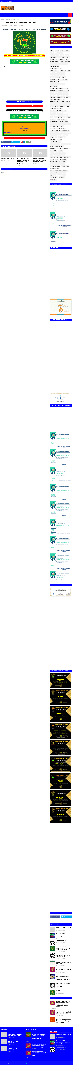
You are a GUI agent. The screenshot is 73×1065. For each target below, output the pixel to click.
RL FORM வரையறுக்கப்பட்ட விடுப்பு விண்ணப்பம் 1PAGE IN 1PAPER (63, 991)
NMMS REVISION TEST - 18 (7, 158)
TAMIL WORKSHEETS (61, 97)
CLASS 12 (67, 90)
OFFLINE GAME (60, 124)
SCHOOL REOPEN (53, 161)
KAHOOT (65, 110)
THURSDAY (65, 79)
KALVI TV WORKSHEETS (54, 57)
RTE (56, 137)
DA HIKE (56, 106)
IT (55, 119)
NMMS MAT (52, 81)
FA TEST (51, 106)
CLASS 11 (68, 97)
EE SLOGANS (56, 117)
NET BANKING (63, 153)
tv (50, 133)
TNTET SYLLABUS (61, 128)
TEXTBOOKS (52, 77)
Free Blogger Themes (26, 1063)
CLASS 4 (51, 52)
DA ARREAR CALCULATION (55, 115)
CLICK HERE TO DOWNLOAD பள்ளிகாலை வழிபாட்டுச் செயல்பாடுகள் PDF (24, 55)
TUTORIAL (52, 130)
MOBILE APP (63, 119)
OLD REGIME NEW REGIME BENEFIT (57, 155)
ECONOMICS (59, 135)
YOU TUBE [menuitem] (30, 15)
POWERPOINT (67, 124)
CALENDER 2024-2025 (65, 144)
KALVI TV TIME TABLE (54, 66)
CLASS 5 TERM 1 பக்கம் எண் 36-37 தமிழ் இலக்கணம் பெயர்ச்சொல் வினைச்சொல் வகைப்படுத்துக (39, 1045)
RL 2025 (57, 159)
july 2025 (52, 173)
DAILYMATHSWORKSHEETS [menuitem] (41, 15)
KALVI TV (52, 50)
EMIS (67, 88)
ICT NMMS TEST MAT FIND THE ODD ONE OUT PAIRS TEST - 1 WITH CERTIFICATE (63, 955)
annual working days (54, 168)
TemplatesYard (12, 1063)
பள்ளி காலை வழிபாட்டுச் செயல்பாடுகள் (57, 84)
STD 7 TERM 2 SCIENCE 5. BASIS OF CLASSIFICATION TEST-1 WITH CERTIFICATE (63, 985)
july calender (52, 175)
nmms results (53, 95)
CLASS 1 (62, 57)
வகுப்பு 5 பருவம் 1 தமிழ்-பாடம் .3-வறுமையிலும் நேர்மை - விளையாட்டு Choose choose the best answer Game (39, 1053)
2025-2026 (59, 139)
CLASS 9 (67, 50)
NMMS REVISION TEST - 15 (62, 940)
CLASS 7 (62, 55)
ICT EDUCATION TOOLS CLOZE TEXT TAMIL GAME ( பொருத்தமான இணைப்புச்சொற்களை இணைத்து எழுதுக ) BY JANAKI (63, 1020)
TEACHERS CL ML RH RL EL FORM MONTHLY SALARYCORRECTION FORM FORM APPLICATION (63, 969)
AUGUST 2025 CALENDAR (55, 141)
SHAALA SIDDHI (62, 161)
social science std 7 (65, 130)
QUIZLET (62, 117)
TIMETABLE (65, 115)
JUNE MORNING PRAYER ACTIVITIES (57, 99)
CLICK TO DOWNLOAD (24, 101)
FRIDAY (63, 77)
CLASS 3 (66, 55)
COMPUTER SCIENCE (54, 121)
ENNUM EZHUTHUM (59, 93)
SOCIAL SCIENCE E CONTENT (56, 68)
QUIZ (58, 81)
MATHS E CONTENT (54, 59)
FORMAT (65, 135)
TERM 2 (56, 52)
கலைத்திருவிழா (53, 179)
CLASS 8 (57, 50)
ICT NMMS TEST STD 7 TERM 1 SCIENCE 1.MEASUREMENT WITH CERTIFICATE (63, 962)
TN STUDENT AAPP (61, 164)
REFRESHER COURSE (54, 101)
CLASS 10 (62, 50)
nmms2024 (52, 97)
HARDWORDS (60, 90)
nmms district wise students (63, 95)
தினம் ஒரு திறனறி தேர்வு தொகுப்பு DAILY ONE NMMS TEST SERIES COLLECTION (63, 935)
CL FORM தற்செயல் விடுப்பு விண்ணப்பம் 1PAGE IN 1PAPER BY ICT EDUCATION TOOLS (63, 948)
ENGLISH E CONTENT (54, 55)
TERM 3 (69, 70)
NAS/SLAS (68, 117)
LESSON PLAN (53, 113)
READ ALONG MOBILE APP (65, 157)
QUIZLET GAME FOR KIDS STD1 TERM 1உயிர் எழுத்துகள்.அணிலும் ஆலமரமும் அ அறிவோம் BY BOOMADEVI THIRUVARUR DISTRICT (63, 1004)
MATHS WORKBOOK (54, 153)
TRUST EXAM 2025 (65, 166)
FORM (58, 119)
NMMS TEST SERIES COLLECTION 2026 (63, 928)
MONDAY (59, 79)
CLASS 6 (61, 59)
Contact (10, 1)
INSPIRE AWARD (53, 150)
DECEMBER (62, 101)
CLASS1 (51, 146)
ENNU (66, 93)
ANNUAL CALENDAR (57, 133)
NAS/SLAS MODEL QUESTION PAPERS (57, 88)
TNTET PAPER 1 (60, 126)
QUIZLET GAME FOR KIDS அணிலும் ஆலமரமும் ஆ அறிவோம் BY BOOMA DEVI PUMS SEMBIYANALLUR (63, 1012)
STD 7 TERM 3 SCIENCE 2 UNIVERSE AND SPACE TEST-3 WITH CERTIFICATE (40, 160)
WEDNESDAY (52, 79)
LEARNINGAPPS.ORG (54, 70)
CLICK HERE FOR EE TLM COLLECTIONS (24, 110)
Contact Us (69, 1063)
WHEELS (51, 93)
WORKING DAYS (61, 137)
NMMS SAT (57, 72)
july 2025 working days (60, 173)
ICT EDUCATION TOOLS (7, 25)
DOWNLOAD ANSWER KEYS (24, 106)
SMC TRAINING (53, 104)
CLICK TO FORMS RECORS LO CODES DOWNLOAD (24, 138)
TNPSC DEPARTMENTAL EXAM (56, 108)
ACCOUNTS (60, 113)
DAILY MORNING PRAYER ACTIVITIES (57, 75)
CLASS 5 (67, 57)
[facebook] (66, 1)
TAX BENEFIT (52, 164)
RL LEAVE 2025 (63, 159)
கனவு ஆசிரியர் (61, 177)
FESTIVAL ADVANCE (54, 148)
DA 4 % (61, 121)
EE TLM (61, 106)
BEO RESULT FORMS (67, 133)
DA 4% (51, 119)
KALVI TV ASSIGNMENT (63, 64)
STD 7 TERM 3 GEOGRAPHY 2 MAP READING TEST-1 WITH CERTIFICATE (15, 1048)
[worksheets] (55, 920)
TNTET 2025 (52, 126)
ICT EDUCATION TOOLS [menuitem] (7, 15)
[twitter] (68, 1)
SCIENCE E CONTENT (54, 61)
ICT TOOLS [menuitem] (23, 15)
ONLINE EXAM (63, 70)
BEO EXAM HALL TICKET (55, 144)
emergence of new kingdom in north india (58, 170)
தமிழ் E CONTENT (53, 64)
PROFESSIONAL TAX (54, 157)
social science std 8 (61, 175)
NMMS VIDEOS (53, 90)
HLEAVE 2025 (66, 148)
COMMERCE (52, 135)
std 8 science (53, 139)
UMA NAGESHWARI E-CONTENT (64, 104)
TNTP (51, 117)
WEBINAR (58, 130)
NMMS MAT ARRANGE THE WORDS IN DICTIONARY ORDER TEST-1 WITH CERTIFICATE (23, 161)
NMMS (61, 52)
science (62, 72)
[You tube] (66, 920)
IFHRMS (66, 121)
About (6, 1)
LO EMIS (51, 137)
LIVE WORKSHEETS (53, 86)
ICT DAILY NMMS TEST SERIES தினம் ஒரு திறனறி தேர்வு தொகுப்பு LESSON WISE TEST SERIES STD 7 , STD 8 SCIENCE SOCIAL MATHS (63, 977)
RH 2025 (52, 159)
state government (53, 177)
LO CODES (60, 150)
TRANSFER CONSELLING (55, 166)
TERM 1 (51, 72)
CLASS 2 (66, 59)
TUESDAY (59, 77)
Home (2, 1)
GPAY (61, 148)
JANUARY (68, 101)
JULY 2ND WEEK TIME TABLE (55, 110)
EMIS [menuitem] (16, 15)
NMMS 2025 (67, 106)
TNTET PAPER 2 (53, 128)
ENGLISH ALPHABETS (59, 146)
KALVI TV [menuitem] (51, 15)
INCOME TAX (52, 124)
